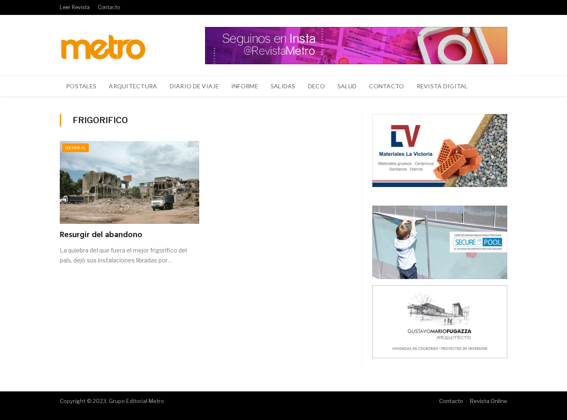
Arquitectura (133, 86)
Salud (347, 86)
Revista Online (488, 401)
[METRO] (103, 45)
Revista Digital (442, 86)
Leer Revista (75, 7)
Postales (81, 86)
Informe (244, 86)
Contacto (109, 7)
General (76, 147)
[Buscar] (496, 86)
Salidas (283, 86)
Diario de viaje (194, 86)
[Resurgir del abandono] (129, 182)
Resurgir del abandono (101, 235)
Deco (316, 86)
